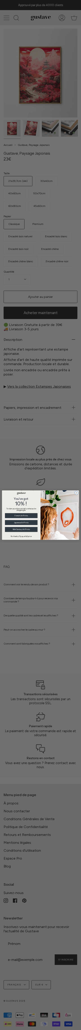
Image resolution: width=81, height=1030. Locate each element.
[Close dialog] (76, 492)
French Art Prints (21, 515)
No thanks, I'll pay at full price (21, 536)
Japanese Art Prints (21, 522)
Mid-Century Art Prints (21, 529)
